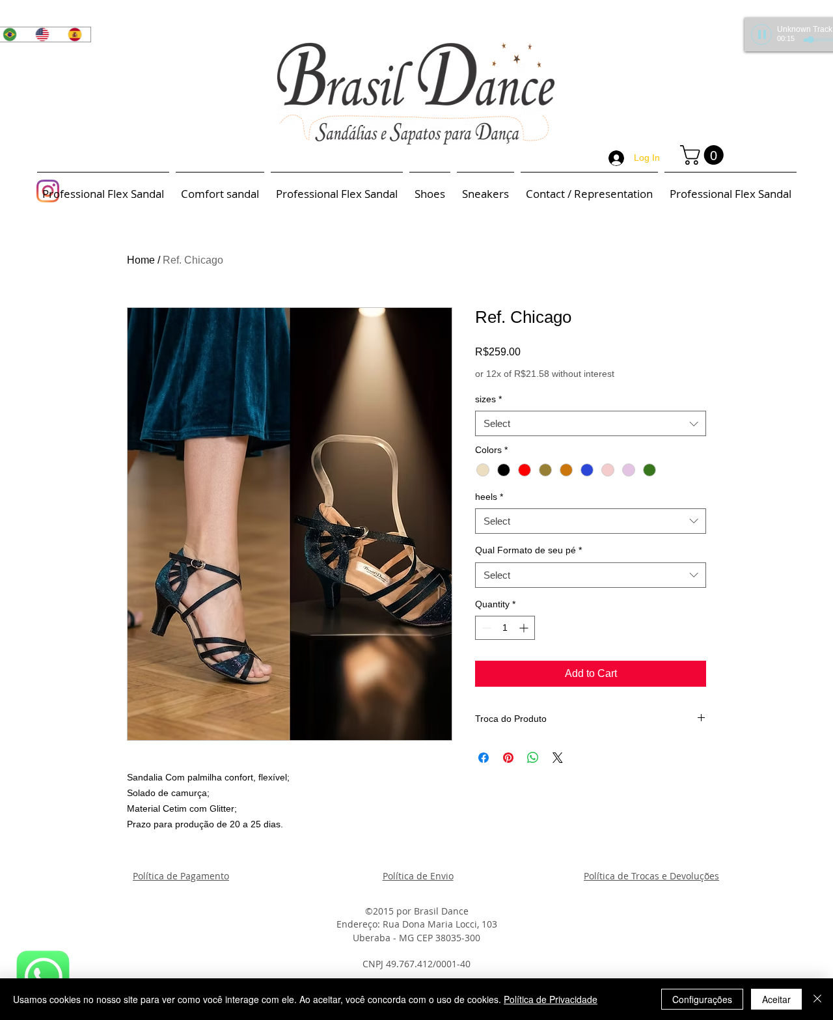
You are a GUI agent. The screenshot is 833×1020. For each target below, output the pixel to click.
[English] (41, 34)
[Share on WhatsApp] (533, 757)
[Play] (761, 34)
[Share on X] (558, 757)
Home (141, 260)
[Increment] (525, 627)
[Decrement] (485, 627)
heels (489, 496)
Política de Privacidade (550, 999)
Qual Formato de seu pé (528, 550)
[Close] (817, 999)
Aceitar (776, 999)
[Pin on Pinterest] (508, 757)
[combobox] (590, 423)
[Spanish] (74, 34)
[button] (704, 155)
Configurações (702, 999)
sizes (488, 399)
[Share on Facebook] (483, 757)
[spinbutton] (505, 627)
